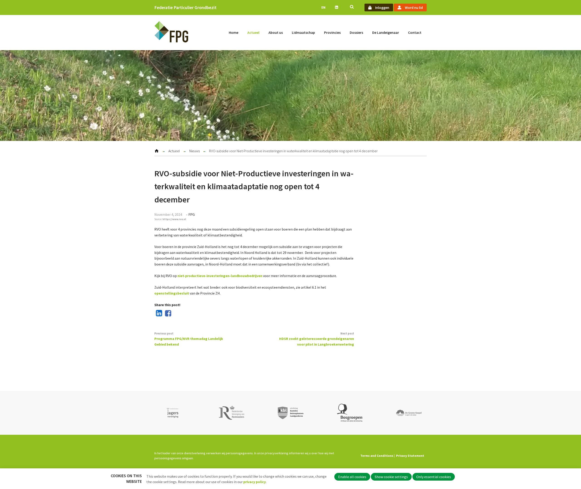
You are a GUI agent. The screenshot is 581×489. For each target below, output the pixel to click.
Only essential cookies (433, 476)
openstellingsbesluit (171, 293)
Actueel (253, 32)
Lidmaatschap (303, 32)
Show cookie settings (391, 476)
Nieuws (194, 151)
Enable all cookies (352, 476)
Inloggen (382, 7)
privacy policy (254, 481)
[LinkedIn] (158, 313)
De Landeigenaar (385, 32)
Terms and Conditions (376, 456)
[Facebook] (167, 313)
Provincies (332, 32)
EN (323, 7)
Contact (414, 32)
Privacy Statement (410, 456)
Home (233, 32)
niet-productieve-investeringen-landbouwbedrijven (219, 275)
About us (275, 32)
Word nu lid (414, 7)
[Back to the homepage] (171, 32)
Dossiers (356, 32)
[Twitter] (176, 313)
